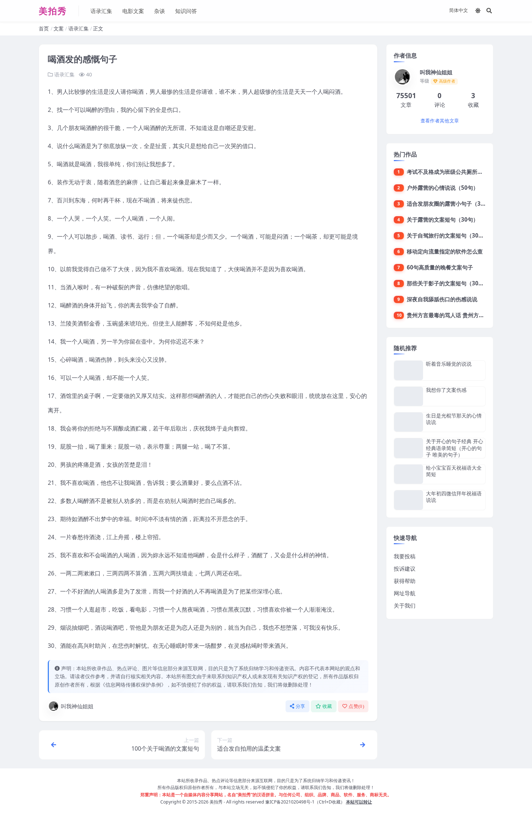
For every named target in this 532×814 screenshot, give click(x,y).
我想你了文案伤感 (446, 389)
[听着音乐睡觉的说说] (408, 370)
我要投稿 (404, 556)
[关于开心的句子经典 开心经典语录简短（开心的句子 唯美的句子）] (408, 448)
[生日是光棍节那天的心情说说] (408, 422)
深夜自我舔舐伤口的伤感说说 (442, 299)
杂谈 (159, 10)
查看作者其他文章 (440, 120)
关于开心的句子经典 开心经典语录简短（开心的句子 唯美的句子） (454, 448)
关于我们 (404, 605)
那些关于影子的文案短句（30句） (448, 283)
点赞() (356, 706)
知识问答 (186, 10)
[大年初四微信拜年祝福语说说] (408, 499)
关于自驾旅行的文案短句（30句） (448, 235)
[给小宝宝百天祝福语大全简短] (408, 474)
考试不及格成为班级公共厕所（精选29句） (459, 171)
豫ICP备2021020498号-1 (289, 802)
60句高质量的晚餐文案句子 (440, 267)
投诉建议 (404, 568)
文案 (59, 28)
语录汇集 (101, 10)
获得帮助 (404, 580)
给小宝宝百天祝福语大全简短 (454, 471)
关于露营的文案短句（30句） (442, 219)
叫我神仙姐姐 (77, 706)
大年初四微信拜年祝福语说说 (454, 496)
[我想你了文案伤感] (408, 396)
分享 (300, 706)
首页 (44, 28)
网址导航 (404, 593)
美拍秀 (216, 802)
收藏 (327, 706)
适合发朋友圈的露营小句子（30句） (451, 203)
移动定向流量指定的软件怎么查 (445, 251)
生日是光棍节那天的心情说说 (454, 418)
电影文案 (133, 10)
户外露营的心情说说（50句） (442, 187)
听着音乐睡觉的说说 (449, 363)
